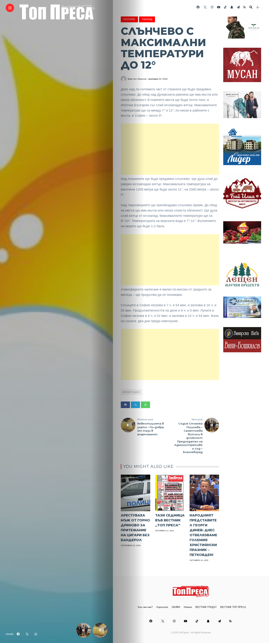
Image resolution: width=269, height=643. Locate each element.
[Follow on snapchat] (231, 7)
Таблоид (147, 19)
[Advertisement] (170, 149)
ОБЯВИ (176, 607)
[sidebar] (257, 7)
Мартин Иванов (137, 79)
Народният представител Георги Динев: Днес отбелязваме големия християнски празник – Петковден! (203, 535)
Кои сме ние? (145, 607)
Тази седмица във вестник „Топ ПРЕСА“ (170, 520)
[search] (250, 7)
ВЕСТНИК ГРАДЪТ (206, 607)
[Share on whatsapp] (145, 404)
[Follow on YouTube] (218, 7)
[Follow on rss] (244, 7)
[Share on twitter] (135, 404)
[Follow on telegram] (238, 7)
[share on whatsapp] (36, 634)
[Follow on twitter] (205, 7)
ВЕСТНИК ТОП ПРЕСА (233, 607)
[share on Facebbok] (18, 634)
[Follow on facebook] (198, 7)
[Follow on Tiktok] (225, 7)
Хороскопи (162, 607)
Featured (129, 19)
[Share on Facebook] (125, 404)
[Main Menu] (10, 8)
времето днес (131, 392)
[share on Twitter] (27, 634)
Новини (188, 607)
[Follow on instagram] (212, 7)
